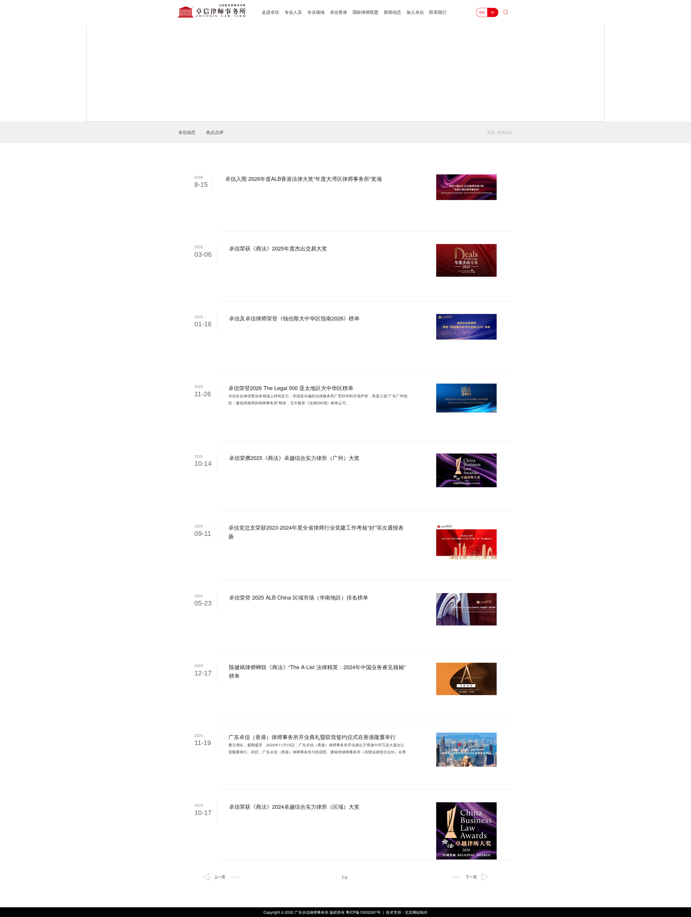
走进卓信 (270, 12)
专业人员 (293, 12)
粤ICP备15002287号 (363, 912)
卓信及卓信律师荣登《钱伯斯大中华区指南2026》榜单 (294, 318)
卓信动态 (186, 132)
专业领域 (315, 12)
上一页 (219, 876)
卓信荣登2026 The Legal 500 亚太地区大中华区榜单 (290, 388)
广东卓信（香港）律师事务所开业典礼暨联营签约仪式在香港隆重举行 (312, 737)
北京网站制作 (416, 912)
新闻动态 (392, 12)
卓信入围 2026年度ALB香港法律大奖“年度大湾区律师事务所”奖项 (303, 178)
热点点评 (214, 132)
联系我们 (437, 12)
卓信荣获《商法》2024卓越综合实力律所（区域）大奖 (294, 806)
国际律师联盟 (365, 12)
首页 (490, 132)
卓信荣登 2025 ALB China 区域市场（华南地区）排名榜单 (298, 597)
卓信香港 (338, 12)
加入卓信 (415, 12)
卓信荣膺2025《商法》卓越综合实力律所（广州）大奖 (294, 458)
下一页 (471, 876)
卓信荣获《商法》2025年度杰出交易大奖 (278, 248)
